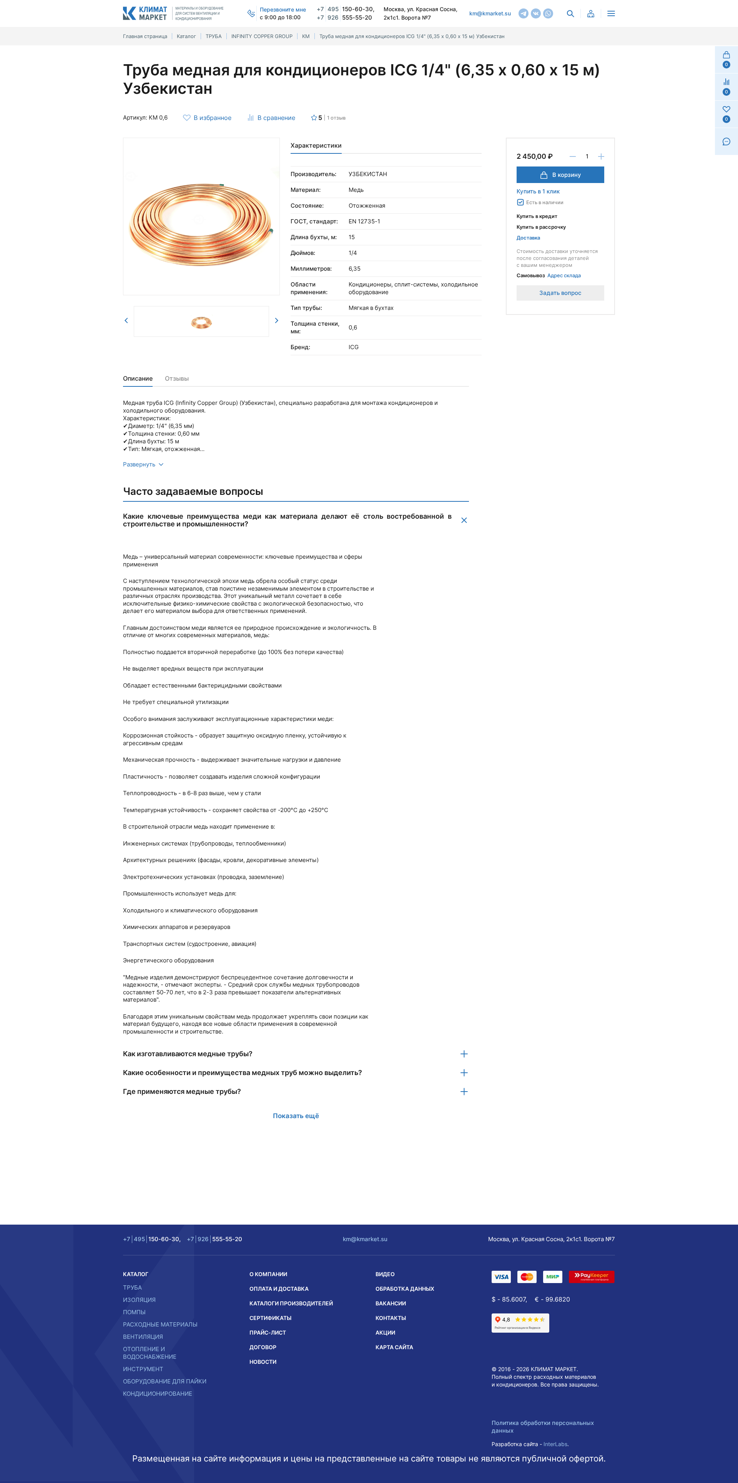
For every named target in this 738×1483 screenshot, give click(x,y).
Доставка (528, 238)
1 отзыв (336, 118)
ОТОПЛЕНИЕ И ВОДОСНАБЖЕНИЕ (149, 1352)
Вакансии (391, 1303)
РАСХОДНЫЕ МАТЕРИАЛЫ (160, 1324)
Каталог (135, 1274)
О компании (268, 1274)
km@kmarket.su (490, 13)
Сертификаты (270, 1318)
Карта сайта (394, 1347)
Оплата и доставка (279, 1288)
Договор (262, 1347)
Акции (385, 1332)
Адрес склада (564, 275)
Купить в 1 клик (538, 191)
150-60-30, (345, 9)
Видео (385, 1274)
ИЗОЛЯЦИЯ (139, 1299)
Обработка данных (405, 1288)
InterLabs (555, 1444)
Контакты (391, 1318)
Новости (262, 1361)
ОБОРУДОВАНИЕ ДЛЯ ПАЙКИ (164, 1381)
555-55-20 (344, 17)
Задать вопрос (560, 292)
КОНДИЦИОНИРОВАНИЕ (157, 1393)
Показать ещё (296, 1116)
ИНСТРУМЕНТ (143, 1369)
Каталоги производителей (291, 1303)
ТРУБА (132, 1287)
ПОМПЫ (134, 1312)
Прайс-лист (267, 1332)
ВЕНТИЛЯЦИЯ (143, 1336)
